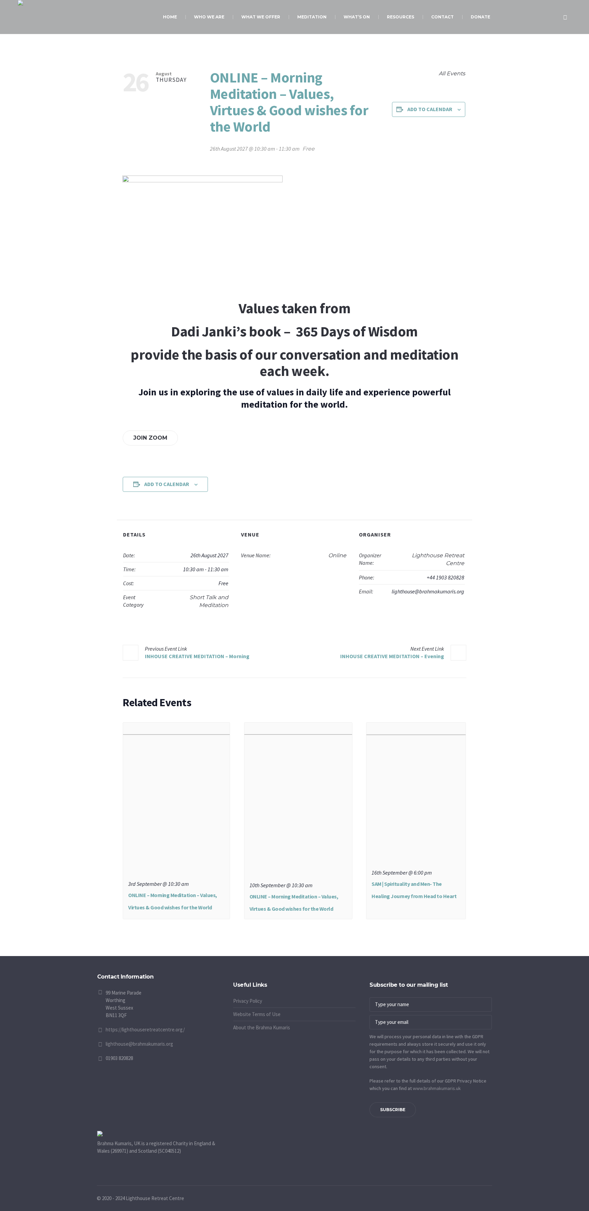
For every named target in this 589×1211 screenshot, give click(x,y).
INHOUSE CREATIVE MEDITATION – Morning (197, 652)
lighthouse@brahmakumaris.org (139, 1044)
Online (337, 555)
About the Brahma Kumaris (261, 1027)
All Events (451, 73)
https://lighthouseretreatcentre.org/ (145, 1029)
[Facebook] (229, 977)
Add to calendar (429, 109)
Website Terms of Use (257, 1014)
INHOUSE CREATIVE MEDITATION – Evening (392, 652)
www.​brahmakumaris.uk (437, 1088)
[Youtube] (238, 977)
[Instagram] (246, 977)
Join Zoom (150, 438)
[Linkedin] (255, 977)
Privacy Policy (247, 1001)
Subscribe (392, 1109)
